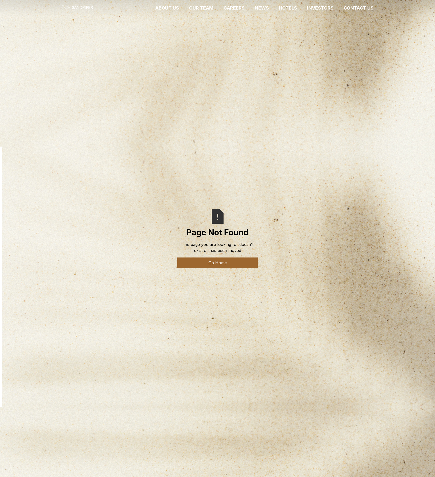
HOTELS (288, 8)
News (262, 8)
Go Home (217, 262)
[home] (77, 8)
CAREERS (234, 8)
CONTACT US (359, 8)
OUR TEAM (201, 8)
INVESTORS (320, 8)
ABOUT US (167, 8)
